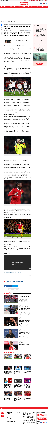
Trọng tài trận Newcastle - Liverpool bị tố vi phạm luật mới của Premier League (25, 321)
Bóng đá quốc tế (24, 6)
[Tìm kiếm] (1, 3)
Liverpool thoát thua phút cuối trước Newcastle (17, 361)
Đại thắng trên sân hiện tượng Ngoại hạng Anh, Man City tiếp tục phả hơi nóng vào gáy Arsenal (40, 49)
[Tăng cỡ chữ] (1, 31)
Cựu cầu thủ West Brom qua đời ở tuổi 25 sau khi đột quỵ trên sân (18, 386)
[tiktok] (44, 3)
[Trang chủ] (2, 7)
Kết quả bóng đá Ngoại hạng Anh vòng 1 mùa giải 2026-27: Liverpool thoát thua (8, 373)
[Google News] (25, 31)
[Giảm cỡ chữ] (1, 35)
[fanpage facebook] (41, 3)
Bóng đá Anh (13, 21)
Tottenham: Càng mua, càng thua (24, 297)
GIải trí (34, 6)
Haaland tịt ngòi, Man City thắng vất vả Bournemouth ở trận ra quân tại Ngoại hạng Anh (27, 373)
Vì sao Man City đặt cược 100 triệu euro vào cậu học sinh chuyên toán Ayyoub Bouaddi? (25, 309)
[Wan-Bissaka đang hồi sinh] (17, 192)
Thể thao (14, 6)
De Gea (17, 288)
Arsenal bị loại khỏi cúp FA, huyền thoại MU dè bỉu (19, 40)
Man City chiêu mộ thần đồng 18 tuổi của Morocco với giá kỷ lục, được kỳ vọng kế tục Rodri (17, 373)
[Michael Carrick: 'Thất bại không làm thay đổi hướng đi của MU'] (8, 393)
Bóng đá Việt (18, 6)
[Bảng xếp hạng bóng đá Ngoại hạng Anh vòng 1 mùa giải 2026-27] (27, 356)
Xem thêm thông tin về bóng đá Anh (13, 272)
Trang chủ (2, 21)
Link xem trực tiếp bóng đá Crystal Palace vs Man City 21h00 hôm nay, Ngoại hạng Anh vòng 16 (41, 30)
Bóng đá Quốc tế (7, 21)
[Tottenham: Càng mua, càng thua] (11, 299)
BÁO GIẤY (26, 0)
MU (8, 288)
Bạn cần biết (43, 6)
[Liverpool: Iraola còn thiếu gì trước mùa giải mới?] (27, 393)
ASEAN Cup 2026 (5, 6)
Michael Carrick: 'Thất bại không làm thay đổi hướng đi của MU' (8, 398)
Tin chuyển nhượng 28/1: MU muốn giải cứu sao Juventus (14, 281)
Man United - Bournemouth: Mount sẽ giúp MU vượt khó (41, 44)
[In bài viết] (1, 29)
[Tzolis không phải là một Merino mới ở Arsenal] (11, 345)
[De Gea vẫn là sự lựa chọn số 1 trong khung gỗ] (17, 145)
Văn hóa (28, 6)
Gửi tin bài (41, 0)
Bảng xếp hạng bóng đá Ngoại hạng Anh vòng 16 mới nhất (40, 35)
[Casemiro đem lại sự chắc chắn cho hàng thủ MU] (17, 86)
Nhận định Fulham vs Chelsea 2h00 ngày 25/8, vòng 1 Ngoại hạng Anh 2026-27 (27, 386)
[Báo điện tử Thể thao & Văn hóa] (24, 3)
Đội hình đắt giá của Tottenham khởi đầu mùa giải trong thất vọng (17, 399)
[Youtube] (45, 0)
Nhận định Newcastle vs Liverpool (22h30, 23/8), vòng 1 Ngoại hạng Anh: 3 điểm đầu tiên (8, 386)
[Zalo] (46, 3)
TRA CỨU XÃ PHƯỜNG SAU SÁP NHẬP (33, 0)
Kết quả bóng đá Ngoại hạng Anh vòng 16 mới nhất (41, 40)
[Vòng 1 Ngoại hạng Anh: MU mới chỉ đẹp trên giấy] (8, 356)
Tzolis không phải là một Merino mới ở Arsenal (24, 343)
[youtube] (43, 3)
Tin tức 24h (10, 6)
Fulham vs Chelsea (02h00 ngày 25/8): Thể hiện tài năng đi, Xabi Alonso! (24, 333)
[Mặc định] (1, 33)
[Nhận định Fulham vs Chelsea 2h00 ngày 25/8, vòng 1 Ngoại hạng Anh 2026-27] (27, 380)
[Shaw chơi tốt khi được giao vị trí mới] (17, 228)
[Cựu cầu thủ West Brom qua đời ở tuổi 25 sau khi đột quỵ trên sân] (18, 380)
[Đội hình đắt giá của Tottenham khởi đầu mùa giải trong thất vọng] (18, 393)
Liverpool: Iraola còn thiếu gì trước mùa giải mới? (27, 398)
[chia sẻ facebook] (1, 27)
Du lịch (31, 6)
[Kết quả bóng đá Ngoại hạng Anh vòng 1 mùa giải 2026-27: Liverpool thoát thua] (8, 368)
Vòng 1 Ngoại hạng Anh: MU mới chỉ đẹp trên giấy (7, 361)
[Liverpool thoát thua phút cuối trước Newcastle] (18, 356)
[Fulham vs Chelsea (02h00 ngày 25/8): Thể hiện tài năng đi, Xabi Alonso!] (11, 333)
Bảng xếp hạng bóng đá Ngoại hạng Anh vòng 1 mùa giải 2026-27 (27, 361)
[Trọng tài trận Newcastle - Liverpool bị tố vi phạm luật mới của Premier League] (11, 321)
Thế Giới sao (38, 6)
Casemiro (12, 288)
